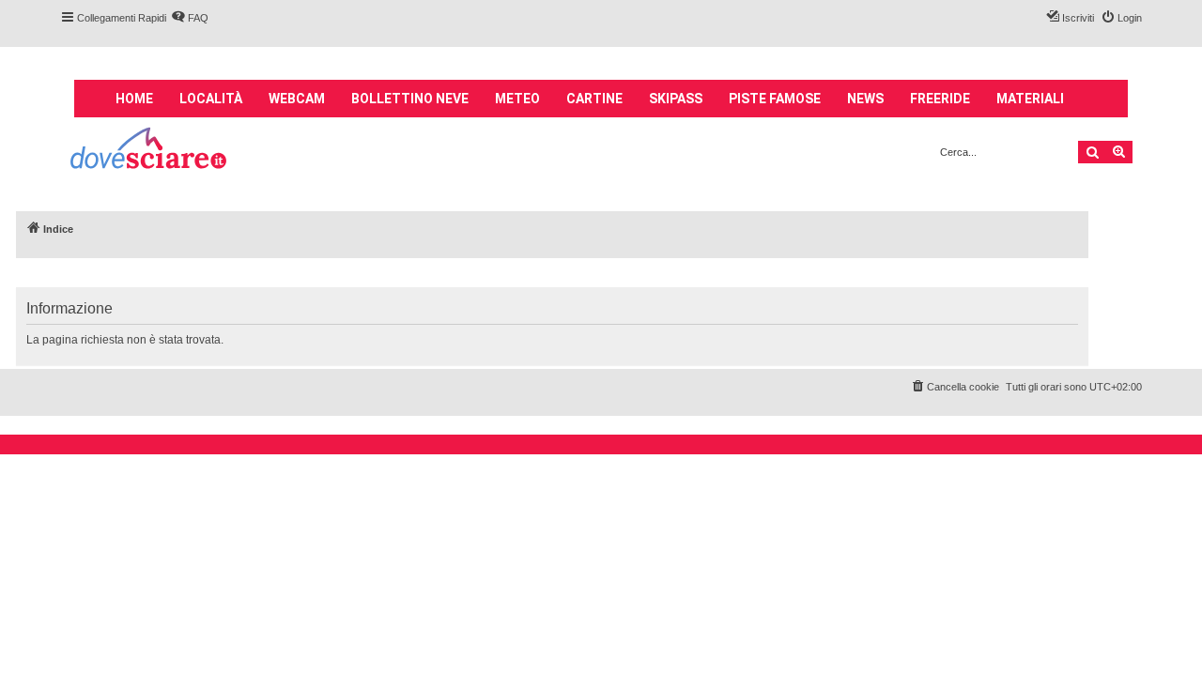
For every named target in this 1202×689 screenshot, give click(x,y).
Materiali (1030, 98)
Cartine (594, 98)
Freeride (940, 98)
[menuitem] (189, 18)
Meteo (517, 98)
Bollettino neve (410, 98)
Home (134, 98)
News (865, 98)
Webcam (297, 98)
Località (210, 98)
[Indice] (149, 150)
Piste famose (775, 98)
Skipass (675, 98)
